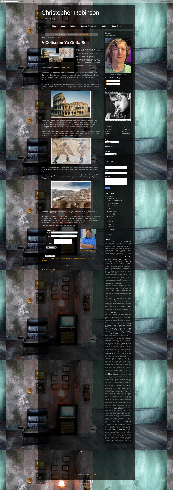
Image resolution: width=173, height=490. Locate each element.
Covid (129, 295)
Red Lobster (128, 393)
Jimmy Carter (112, 344)
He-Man (129, 328)
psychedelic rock (126, 391)
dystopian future (121, 303)
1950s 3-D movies (116, 241)
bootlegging (128, 272)
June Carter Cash (126, 346)
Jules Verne (119, 346)
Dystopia (115, 303)
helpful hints (115, 332)
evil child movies (121, 309)
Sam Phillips (128, 405)
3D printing (125, 244)
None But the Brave (114, 206)
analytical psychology (110, 254)
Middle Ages (108, 362)
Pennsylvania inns (126, 382)
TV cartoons (108, 424)
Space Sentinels (127, 412)
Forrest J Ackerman (112, 314)
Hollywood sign (108, 335)
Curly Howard (108, 298)
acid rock (123, 246)
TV (130, 423)
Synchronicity (113, 416)
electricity (110, 306)
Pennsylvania (108, 382)
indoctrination (128, 338)
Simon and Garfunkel (114, 412)
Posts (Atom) (53, 269)
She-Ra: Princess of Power (115, 410)
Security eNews (125, 129)
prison (111, 390)
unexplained (122, 424)
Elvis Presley (127, 306)
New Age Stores (127, 370)
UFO (113, 424)
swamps (124, 415)
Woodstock (128, 437)
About (63, 26)
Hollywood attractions (125, 333)
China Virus (128, 280)
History (128, 332)
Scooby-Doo (119, 407)
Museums (107, 365)
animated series (111, 263)
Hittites (106, 333)
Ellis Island (120, 306)
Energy (107, 307)
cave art (127, 279)
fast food (129, 311)
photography (112, 385)
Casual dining (118, 279)
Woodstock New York (120, 438)
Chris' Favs (108, 129)
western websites (121, 434)
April (110, 224)
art (105, 266)
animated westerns (125, 263)
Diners (121, 301)
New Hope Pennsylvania (119, 372)
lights (130, 351)
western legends (127, 431)
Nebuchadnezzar (109, 370)
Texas (120, 418)
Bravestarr (120, 274)
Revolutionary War (117, 396)
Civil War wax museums (117, 285)
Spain (106, 413)
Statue (118, 413)
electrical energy (122, 304)
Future (121, 315)
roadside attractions (114, 397)
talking (124, 416)
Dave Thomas (125, 300)
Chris (114, 282)
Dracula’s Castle (127, 301)
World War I (108, 440)
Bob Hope (117, 272)
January (111, 232)
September (112, 211)
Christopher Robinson (70, 12)
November (112, 198)
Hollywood (83, 258)
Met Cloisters (115, 361)
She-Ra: (107, 410)
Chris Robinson (120, 282)
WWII (126, 440)
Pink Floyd (125, 385)
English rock (119, 307)
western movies (123, 432)
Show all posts (83, 34)
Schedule (107, 131)
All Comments (111, 84)
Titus (92, 258)
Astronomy (114, 266)
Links (106, 136)
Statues (122, 413)
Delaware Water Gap (115, 301)
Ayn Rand (124, 268)
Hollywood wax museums (119, 335)
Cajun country (123, 275)
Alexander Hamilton (126, 250)
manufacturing (108, 359)
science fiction (112, 407)
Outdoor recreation (120, 379)
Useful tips (112, 426)
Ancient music (119, 257)
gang (124, 315)
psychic (107, 393)
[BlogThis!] (48, 256)
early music (128, 303)
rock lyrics (129, 400)
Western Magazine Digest (126, 132)
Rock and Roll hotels (122, 399)
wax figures (112, 429)
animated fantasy (123, 261)
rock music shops (114, 402)
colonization (120, 292)
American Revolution (126, 253)
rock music (107, 402)
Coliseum (57, 258)
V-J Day (116, 426)
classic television (119, 288)
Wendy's (115, 431)
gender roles (118, 317)
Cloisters (123, 290)
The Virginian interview (115, 421)
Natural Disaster (127, 369)
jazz (113, 343)
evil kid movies (112, 311)
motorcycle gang (127, 364)
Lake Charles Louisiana (111, 347)
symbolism (128, 415)
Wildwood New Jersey (111, 435)
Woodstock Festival (109, 438)
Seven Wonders (118, 409)
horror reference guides (119, 337)
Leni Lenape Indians (123, 349)
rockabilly (107, 404)
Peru (106, 383)
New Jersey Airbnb (124, 374)
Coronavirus (108, 295)
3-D (128, 241)
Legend (115, 349)
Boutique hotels (109, 274)
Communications (109, 293)
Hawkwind (120, 328)
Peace (129, 380)
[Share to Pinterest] (54, 256)
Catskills (123, 279)
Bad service (117, 269)
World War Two (116, 440)
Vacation (121, 426)
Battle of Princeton (126, 269)
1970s (122, 241)
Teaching (129, 416)
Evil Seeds (118, 311)
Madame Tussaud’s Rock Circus (121, 358)
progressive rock (127, 390)
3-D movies (125, 243)
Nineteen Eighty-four (114, 377)
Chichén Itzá (121, 280)
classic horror (115, 287)
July (110, 216)
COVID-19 (108, 297)
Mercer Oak (108, 361)
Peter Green (120, 383)
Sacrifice (114, 405)
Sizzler (121, 412)
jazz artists (117, 343)
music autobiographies (115, 365)
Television (107, 418)
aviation (120, 268)
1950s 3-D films (108, 241)
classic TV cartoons (112, 290)
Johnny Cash (112, 346)
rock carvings (117, 400)
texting (123, 418)
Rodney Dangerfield (115, 404)
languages (128, 347)
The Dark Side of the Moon (111, 419)
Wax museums (122, 429)
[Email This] (46, 256)
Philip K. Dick (127, 383)
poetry (129, 385)
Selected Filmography (89, 26)
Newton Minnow (113, 376)
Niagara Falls (121, 376)
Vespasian (44, 260)
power (119, 387)
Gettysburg (116, 319)
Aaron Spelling (116, 246)
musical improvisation (114, 367)
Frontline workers (115, 315)
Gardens (112, 317)
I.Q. (114, 338)
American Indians (109, 253)
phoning (107, 385)
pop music (107, 387)
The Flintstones (122, 419)
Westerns (129, 434)
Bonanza (123, 272)
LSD (127, 355)
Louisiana (118, 355)
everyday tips (113, 309)
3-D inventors (118, 243)
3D (112, 245)
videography (128, 427)
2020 (108, 235)
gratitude (107, 322)
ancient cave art (127, 254)
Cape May (126, 277)
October (111, 209)
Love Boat (123, 355)
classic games (108, 287)
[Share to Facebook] (52, 256)
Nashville (112, 369)
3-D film (111, 243)
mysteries (129, 367)
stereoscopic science (110, 415)
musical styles (122, 367)
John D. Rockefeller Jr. (122, 344)
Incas (123, 338)
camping (115, 277)
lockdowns (110, 353)
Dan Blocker (123, 298)
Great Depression (114, 322)
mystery (107, 369)
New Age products (118, 370)
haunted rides (113, 328)
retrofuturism (108, 396)
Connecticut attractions (118, 293)
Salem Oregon (120, 405)
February (111, 229)
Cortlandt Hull (116, 295)
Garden (107, 317)
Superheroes (119, 415)
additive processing (123, 248)
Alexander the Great (110, 251)
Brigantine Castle (127, 274)
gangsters (128, 315)
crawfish (115, 296)
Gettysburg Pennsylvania (125, 319)
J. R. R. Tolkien (124, 340)
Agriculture (107, 250)
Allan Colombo (120, 251)
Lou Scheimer (112, 355)
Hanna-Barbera (121, 323)
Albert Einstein (115, 250)
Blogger (94, 474)
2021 (108, 196)
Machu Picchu (123, 356)
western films (120, 431)
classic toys (128, 288)
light (119, 351)
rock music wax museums (125, 402)
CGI (130, 279)
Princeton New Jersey (118, 388)
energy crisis (113, 307)
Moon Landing (127, 362)
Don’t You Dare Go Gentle (114, 92)
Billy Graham (123, 271)
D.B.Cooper (116, 298)
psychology (112, 393)
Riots (124, 396)
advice (129, 248)
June (110, 219)
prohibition (107, 391)
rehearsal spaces (109, 394)
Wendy (129, 429)
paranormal (128, 379)
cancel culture (120, 277)
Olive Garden (128, 377)
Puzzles (118, 393)
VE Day (107, 427)
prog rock (119, 390)
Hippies (123, 332)
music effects (124, 365)
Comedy (129, 292)
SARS (106, 407)
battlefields (107, 271)
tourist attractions (122, 423)
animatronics (108, 265)
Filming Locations (121, 312)
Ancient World (50, 258)
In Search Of (118, 338)
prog (115, 390)
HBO (125, 328)
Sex (126, 408)
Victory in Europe (120, 427)
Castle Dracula (111, 279)
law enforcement (109, 349)
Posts (109, 81)
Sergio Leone (108, 408)
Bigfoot (112, 271)
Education (111, 304)
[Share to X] (50, 256)
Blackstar (129, 271)
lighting (124, 351)
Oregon (112, 379)
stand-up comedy (112, 413)
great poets (121, 322)
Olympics (107, 379)
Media (129, 359)
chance (116, 280)
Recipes (107, 133)
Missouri (120, 362)
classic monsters (123, 287)
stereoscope (128, 413)
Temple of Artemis (114, 418)
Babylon (129, 268)
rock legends (123, 400)
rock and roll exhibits (112, 399)
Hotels (126, 337)
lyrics (118, 356)
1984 (125, 241)
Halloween (114, 323)
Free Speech (121, 314)
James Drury (125, 341)
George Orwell (109, 319)
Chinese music (108, 282)
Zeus (111, 441)
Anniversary (115, 265)
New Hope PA (108, 372)
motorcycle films (109, 364)
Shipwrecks (125, 410)
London (118, 353)
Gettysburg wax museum (111, 320)
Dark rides (117, 300)
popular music (114, 387)
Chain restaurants (109, 280)
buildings (118, 275)
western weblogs (112, 434)
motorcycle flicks (118, 364)
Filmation (113, 312)
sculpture (125, 407)
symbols (107, 416)
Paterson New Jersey (120, 380)
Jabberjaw (113, 341)
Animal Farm (117, 259)
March (111, 226)
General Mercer (127, 317)
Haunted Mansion (114, 326)
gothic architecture (126, 320)
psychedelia (117, 391)
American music (117, 253)
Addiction (116, 248)
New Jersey (114, 374)
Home (45, 26)
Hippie (119, 332)
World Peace (128, 438)
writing (122, 440)
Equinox (124, 307)
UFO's (116, 424)
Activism (112, 248)
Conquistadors (127, 293)
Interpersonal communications (112, 340)
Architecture (121, 265)
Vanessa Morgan (127, 426)
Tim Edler (113, 423)
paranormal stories (109, 380)
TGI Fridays (128, 418)
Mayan (120, 359)
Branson (115, 274)
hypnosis (111, 338)
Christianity (128, 282)
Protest (112, 391)
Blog (54, 26)
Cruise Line (128, 296)
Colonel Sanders (113, 292)
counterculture (124, 295)
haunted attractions (119, 325)
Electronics (115, 306)
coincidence (128, 290)
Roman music (125, 404)
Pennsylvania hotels (117, 382)
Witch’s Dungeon (122, 435)
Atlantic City (120, 266)
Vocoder (107, 429)
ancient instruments (110, 257)
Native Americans (119, 369)
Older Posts (96, 265)
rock (124, 397)
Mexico (120, 361)
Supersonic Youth (113, 203)
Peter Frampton (112, 383)
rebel (122, 393)
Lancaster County (121, 347)
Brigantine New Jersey (110, 275)
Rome (89, 258)
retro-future (128, 394)
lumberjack (114, 356)
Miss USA (115, 362)
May (110, 221)
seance (129, 407)
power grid (123, 387)
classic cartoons (127, 285)
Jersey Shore (124, 343)
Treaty (128, 423)
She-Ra (129, 408)
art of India (109, 266)
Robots (121, 397)
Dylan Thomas (108, 303)
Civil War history (125, 283)
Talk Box (119, 416)
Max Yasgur (115, 359)
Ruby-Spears (108, 405)
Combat (63, 258)
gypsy (110, 323)
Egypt (116, 304)
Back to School (109, 269)
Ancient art (119, 254)
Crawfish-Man (121, 296)
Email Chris (116, 26)
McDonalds (125, 359)
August (111, 214)
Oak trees (122, 377)
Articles (73, 26)
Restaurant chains (120, 394)
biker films (117, 271)
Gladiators (77, 258)
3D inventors (117, 244)
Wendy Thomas (108, 431)
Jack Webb (118, 341)
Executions (69, 258)
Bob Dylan (111, 272)
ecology (107, 304)
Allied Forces (128, 251)
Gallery (104, 26)
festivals (107, 312)
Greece (126, 322)
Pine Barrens (119, 385)
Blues (106, 272)
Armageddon (128, 265)
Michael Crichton (127, 361)
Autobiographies (113, 268)
